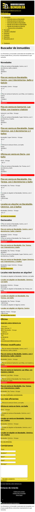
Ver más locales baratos (8, 315)
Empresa (6, 33)
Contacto (6, 35)
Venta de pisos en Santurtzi (15, 21)
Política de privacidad (21, 479)
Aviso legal (19, 495)
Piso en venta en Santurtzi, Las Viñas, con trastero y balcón (16, 108)
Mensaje (4, 464)
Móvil (3, 457)
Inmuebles (7, 17)
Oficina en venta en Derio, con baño (14, 406)
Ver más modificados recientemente (12, 395)
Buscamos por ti (6, 14)
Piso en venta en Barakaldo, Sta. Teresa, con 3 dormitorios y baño (17, 180)
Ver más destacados (7, 268)
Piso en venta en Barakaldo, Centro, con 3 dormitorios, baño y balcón (17, 80)
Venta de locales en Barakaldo (16, 23)
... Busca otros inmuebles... (15, 28)
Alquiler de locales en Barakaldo (17, 24)
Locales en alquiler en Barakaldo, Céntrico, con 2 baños (17, 205)
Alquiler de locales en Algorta (16, 26)
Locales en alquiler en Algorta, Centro (15, 308)
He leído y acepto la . (15, 479)
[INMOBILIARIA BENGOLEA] (14, 9)
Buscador (7, 30)
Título (2, 449)
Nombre (4, 453)
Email (3, 460)
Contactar (3, 481)
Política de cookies (19, 492)
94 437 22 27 (4, 12)
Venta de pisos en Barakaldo (16, 19)
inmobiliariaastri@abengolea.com (11, 10)
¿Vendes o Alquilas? (10, 31)
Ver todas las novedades (8, 216)
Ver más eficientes (6, 442)
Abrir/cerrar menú (6, 1)
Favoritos (7, 37)
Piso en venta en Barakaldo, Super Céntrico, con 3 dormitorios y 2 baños (17, 131)
